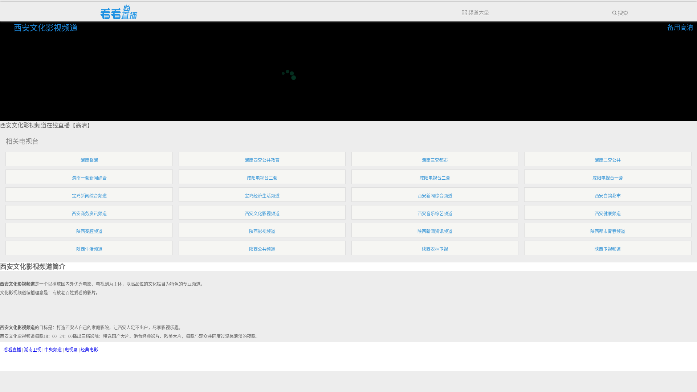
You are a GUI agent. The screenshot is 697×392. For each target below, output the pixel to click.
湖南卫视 (32, 349)
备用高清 (680, 27)
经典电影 (89, 349)
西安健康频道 (608, 213)
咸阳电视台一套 (607, 178)
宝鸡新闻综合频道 (89, 196)
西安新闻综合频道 (434, 196)
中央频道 (53, 349)
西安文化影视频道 (47, 27)
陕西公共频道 (262, 249)
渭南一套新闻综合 (89, 178)
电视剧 (71, 349)
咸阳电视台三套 (262, 178)
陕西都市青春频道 (607, 231)
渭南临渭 (89, 160)
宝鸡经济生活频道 (262, 196)
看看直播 (12, 349)
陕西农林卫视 (435, 249)
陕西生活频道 (89, 249)
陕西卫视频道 (608, 249)
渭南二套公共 (608, 160)
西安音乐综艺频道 (434, 213)
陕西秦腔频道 (89, 231)
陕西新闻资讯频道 (434, 231)
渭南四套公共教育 (262, 160)
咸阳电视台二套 (435, 178)
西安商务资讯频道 (89, 213)
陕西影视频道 (262, 231)
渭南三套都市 (435, 160)
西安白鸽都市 (608, 196)
